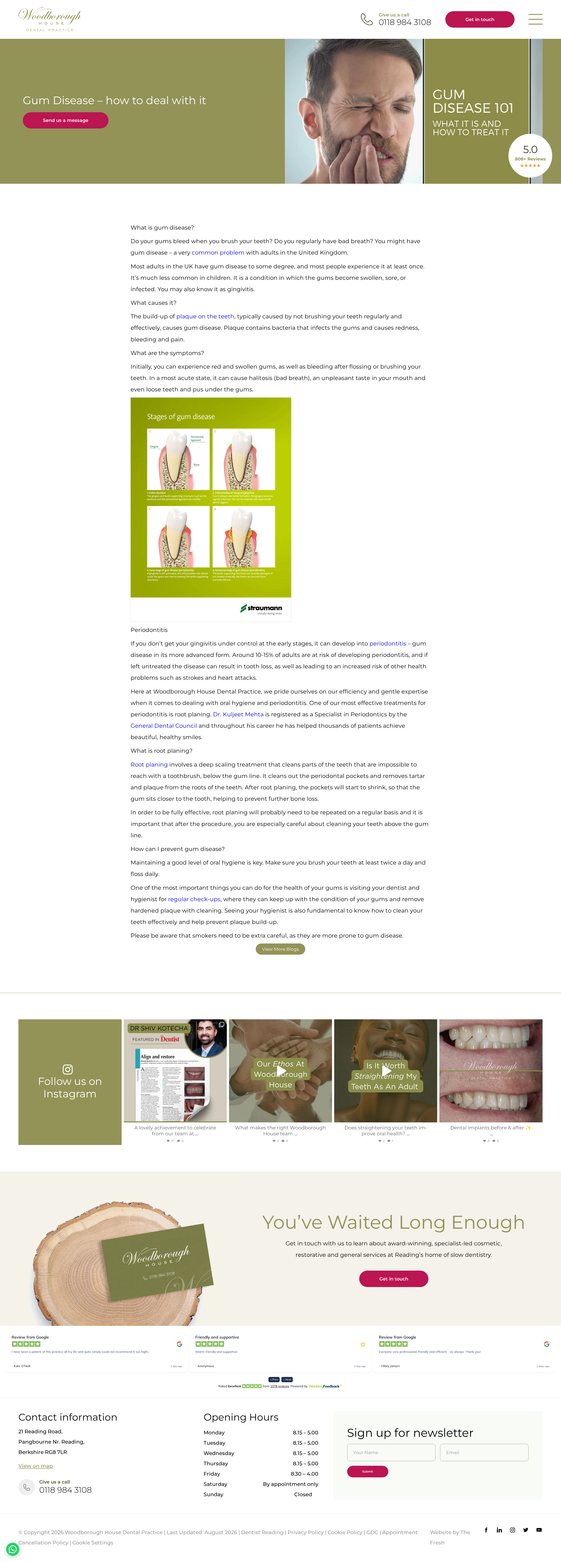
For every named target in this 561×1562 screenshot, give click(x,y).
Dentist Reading (262, 1532)
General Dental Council (164, 725)
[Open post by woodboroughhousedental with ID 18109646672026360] (385, 1070)
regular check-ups (194, 899)
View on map (35, 1466)
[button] (12, 1549)
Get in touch (479, 19)
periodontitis (387, 643)
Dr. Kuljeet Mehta (238, 714)
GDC (372, 1532)
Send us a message (65, 120)
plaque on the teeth (205, 316)
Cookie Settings (92, 1542)
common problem (218, 252)
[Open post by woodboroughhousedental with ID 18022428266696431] (175, 1070)
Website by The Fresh (450, 1537)
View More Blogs (280, 949)
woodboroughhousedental (175, 1025)
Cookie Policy (345, 1532)
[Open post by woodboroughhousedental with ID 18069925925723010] (490, 1070)
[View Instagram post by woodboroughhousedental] (222, 1117)
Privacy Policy (306, 1532)
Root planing (149, 764)
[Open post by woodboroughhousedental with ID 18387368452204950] (280, 1070)
